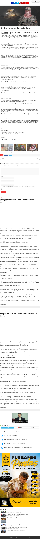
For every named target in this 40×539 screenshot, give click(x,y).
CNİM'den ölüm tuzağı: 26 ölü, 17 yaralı (10, 435)
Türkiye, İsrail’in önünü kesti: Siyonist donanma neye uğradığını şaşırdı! (18, 314)
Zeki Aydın (3, 29)
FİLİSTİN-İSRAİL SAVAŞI (8, 4)
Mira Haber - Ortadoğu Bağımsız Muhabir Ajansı (18, 537)
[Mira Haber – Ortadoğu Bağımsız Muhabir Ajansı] (20, 2)
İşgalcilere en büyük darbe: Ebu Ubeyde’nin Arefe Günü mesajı (6, 152)
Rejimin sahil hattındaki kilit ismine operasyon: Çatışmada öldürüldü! (16, 431)
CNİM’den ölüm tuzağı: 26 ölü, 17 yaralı (12, 517)
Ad (2, 176)
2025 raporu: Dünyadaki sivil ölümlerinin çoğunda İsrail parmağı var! (12, 133)
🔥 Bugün (7, 427)
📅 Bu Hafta (20, 427)
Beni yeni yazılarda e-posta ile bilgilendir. (8, 189)
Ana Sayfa (2, 4)
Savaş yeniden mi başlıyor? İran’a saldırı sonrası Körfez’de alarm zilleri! (17, 520)
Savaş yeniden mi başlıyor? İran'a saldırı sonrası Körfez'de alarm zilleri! (16, 443)
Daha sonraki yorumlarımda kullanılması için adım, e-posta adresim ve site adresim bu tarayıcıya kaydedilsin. (19, 186)
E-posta (2, 179)
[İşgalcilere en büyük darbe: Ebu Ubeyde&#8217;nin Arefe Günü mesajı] (7, 147)
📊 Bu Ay (32, 427)
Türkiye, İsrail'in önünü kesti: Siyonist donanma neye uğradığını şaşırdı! (16, 439)
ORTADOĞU (2, 311)
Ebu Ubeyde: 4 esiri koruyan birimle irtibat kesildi (19, 152)
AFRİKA (1, 197)
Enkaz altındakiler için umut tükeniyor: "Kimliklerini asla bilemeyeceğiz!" (13, 132)
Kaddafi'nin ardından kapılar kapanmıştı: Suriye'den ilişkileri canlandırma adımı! (18, 447)
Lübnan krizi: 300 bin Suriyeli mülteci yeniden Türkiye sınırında (33, 160)
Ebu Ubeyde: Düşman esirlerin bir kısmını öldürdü (32, 152)
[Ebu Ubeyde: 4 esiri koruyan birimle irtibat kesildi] (20, 147)
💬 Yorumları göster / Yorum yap (6, 410)
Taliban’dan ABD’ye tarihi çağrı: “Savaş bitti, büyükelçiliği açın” (15, 530)
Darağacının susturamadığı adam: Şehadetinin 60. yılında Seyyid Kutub (17, 527)
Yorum (2, 167)
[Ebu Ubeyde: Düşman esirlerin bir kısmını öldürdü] (32, 147)
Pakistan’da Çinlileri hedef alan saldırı (6, 159)
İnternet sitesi (3, 183)
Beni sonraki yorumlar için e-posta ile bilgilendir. (9, 188)
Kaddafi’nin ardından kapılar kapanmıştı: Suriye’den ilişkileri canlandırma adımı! (17, 199)
